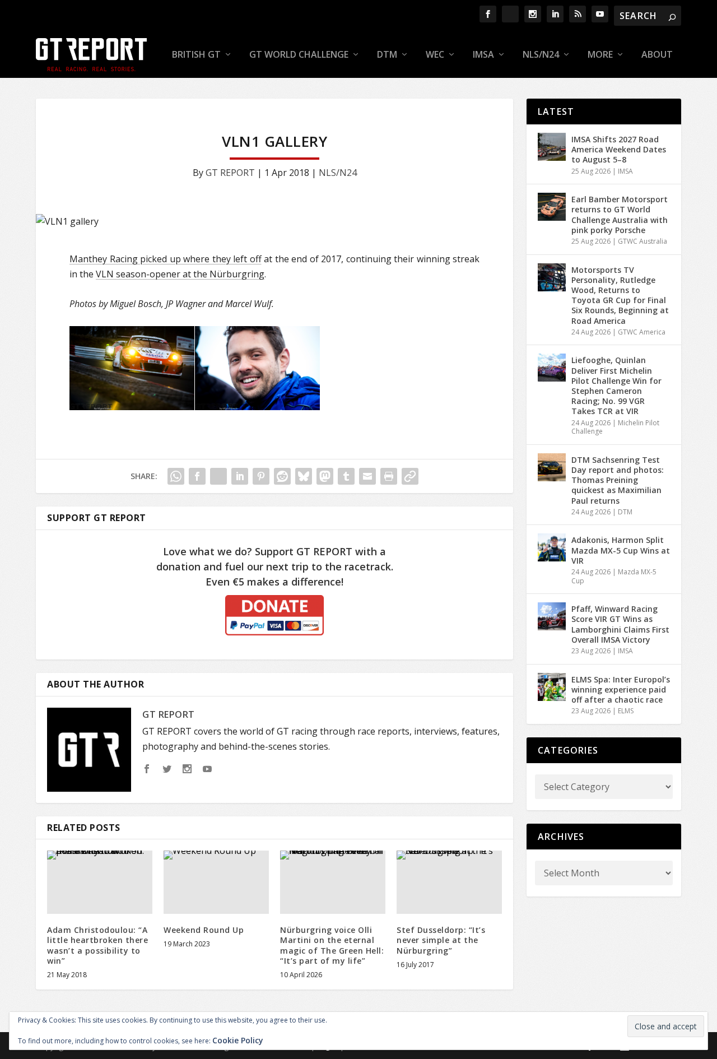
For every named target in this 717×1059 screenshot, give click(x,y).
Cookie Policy (237, 1040)
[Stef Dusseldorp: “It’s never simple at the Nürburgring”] (449, 882)
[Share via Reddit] (282, 476)
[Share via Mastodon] (324, 476)
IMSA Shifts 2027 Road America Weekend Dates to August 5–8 (618, 149)
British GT (196, 55)
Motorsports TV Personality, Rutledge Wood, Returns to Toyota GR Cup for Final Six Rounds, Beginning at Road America (620, 295)
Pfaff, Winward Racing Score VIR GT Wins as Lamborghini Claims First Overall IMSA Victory (620, 624)
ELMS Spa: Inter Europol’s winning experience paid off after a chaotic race (620, 689)
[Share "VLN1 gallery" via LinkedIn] (239, 476)
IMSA (483, 55)
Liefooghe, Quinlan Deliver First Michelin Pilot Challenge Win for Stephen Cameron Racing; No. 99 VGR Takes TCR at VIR (616, 385)
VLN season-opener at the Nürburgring (180, 274)
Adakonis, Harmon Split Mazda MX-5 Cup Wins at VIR (620, 550)
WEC (435, 55)
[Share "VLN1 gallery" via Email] (367, 476)
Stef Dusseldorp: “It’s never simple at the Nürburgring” (441, 940)
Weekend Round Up (204, 930)
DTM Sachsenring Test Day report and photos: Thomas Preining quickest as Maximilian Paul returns (617, 480)
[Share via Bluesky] (303, 476)
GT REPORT (230, 172)
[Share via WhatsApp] (175, 476)
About (657, 55)
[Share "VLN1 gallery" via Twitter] (218, 476)
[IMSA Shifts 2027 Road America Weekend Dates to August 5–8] (552, 147)
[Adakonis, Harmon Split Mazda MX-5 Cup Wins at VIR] (552, 547)
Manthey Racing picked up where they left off (165, 259)
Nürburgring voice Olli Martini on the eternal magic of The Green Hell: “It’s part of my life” (332, 945)
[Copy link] (410, 476)
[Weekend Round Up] (216, 882)
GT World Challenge (298, 55)
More (600, 55)
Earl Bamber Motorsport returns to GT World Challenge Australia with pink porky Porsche (619, 214)
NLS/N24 (541, 55)
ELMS (626, 711)
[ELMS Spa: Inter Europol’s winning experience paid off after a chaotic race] (552, 687)
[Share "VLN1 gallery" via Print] (388, 476)
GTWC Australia (642, 241)
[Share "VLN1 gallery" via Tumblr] (346, 476)
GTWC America (641, 332)
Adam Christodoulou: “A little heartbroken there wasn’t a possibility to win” (97, 945)
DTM (387, 55)
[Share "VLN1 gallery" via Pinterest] (261, 476)
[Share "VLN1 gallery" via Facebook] (197, 476)
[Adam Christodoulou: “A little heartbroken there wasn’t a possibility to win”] (99, 882)
